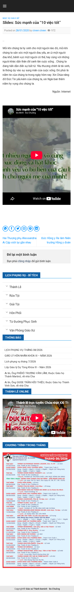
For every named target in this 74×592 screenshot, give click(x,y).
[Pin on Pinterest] (30, 228)
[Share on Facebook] (11, 228)
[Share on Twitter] (18, 228)
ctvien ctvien (39, 30)
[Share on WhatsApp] (5, 228)
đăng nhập (24, 261)
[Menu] (5, 6)
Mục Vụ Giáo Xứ (11, 18)
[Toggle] (6, 286)
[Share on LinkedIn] (36, 228)
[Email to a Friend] (24, 228)
